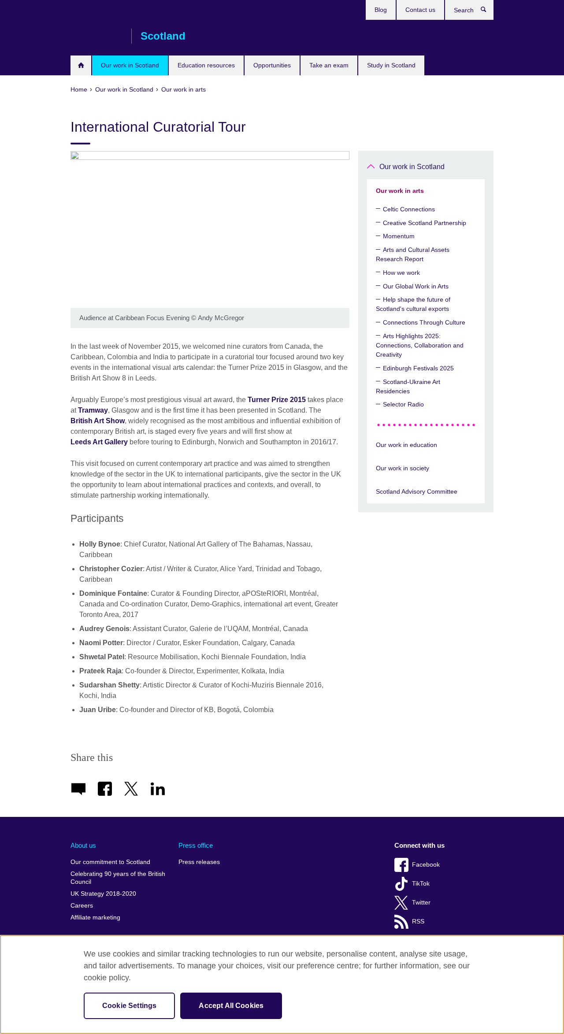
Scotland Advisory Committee (416, 491)
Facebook (426, 864)
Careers (81, 905)
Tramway (93, 410)
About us (83, 845)
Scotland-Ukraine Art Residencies (408, 386)
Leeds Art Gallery (99, 442)
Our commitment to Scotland (110, 862)
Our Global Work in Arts (416, 286)
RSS (418, 921)
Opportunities (272, 65)
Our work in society (402, 468)
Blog (381, 9)
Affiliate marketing (95, 917)
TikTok (421, 883)
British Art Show (97, 421)
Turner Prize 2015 (277, 399)
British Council (96, 36)
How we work (401, 272)
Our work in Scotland (130, 65)
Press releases (199, 862)
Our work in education (406, 444)
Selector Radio (403, 404)
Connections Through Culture (424, 322)
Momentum (399, 236)
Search (488, 11)
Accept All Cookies (231, 1005)
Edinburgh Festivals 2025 (418, 368)
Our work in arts (400, 190)
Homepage (80, 65)
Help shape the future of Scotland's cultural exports (413, 304)
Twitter (421, 902)
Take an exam (329, 65)
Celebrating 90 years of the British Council (117, 878)
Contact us (420, 9)
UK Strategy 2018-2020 (103, 893)
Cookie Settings (129, 1005)
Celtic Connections (409, 209)
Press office (195, 845)
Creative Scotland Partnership (424, 222)
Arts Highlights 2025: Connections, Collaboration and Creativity (420, 345)
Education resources (206, 65)
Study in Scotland (391, 65)
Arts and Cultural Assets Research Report (412, 254)
